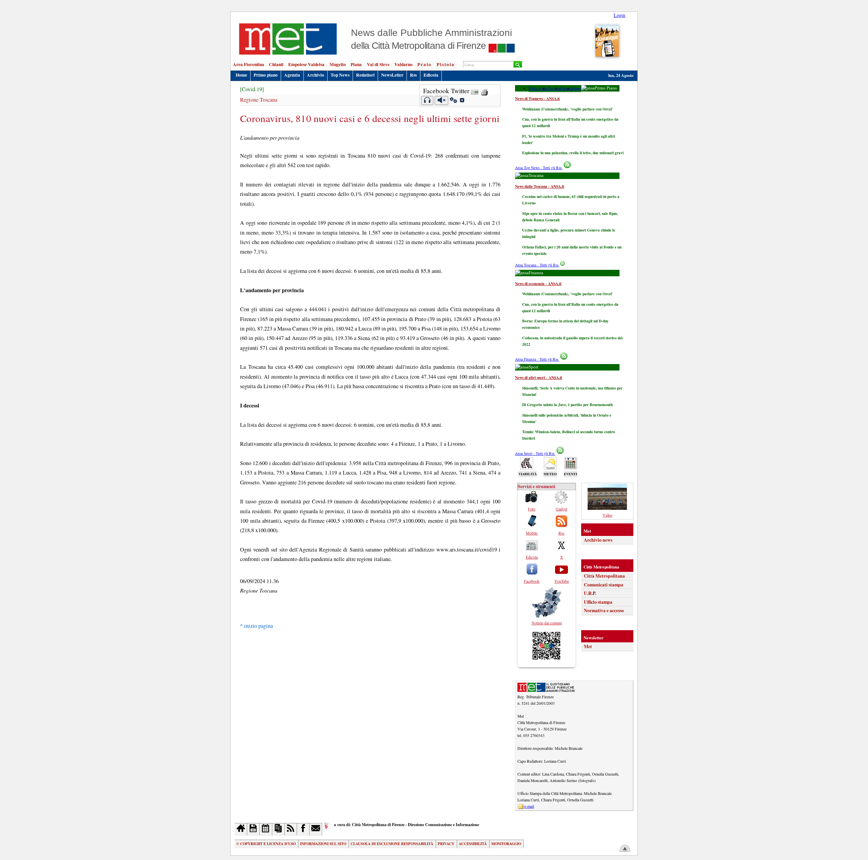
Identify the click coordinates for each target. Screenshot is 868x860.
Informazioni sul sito (323, 843)
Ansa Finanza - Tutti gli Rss (537, 359)
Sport (577, 88)
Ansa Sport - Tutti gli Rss (535, 453)
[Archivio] (253, 829)
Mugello (338, 64)
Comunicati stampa (603, 584)
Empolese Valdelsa (306, 64)
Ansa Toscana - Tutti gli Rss (537, 264)
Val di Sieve (378, 64)
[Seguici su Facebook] (303, 829)
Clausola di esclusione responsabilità (392, 843)
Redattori (365, 75)
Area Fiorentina (248, 64)
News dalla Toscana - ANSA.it (539, 186)
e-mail (529, 806)
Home (241, 75)
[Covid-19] (252, 89)
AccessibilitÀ (473, 843)
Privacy (446, 843)
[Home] (241, 829)
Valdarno (403, 64)
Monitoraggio (506, 843)
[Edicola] (278, 829)
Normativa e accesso (604, 610)
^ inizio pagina (256, 625)
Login (619, 15)
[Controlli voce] (453, 101)
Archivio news (598, 540)
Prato (424, 64)
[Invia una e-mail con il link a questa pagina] (475, 90)
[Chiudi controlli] (462, 101)
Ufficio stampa (598, 602)
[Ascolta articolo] (427, 100)
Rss (413, 75)
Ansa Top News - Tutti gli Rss (539, 167)
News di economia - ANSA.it (538, 283)
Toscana (554, 88)
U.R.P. (590, 593)
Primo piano (266, 75)
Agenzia (292, 75)
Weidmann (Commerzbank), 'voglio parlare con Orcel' (567, 109)
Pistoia (446, 64)
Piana (356, 64)
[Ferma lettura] (441, 100)
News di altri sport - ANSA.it (538, 377)
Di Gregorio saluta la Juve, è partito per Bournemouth (567, 404)
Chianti (276, 64)
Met (588, 646)
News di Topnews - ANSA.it (537, 98)
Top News (340, 75)
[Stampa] (484, 90)
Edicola (430, 75)
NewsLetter (392, 75)
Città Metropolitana (604, 576)
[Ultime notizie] (266, 829)
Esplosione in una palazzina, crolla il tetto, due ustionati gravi (573, 153)
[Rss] (291, 829)
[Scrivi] (316, 829)
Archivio (315, 75)
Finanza (566, 88)
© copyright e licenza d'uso (266, 843)
